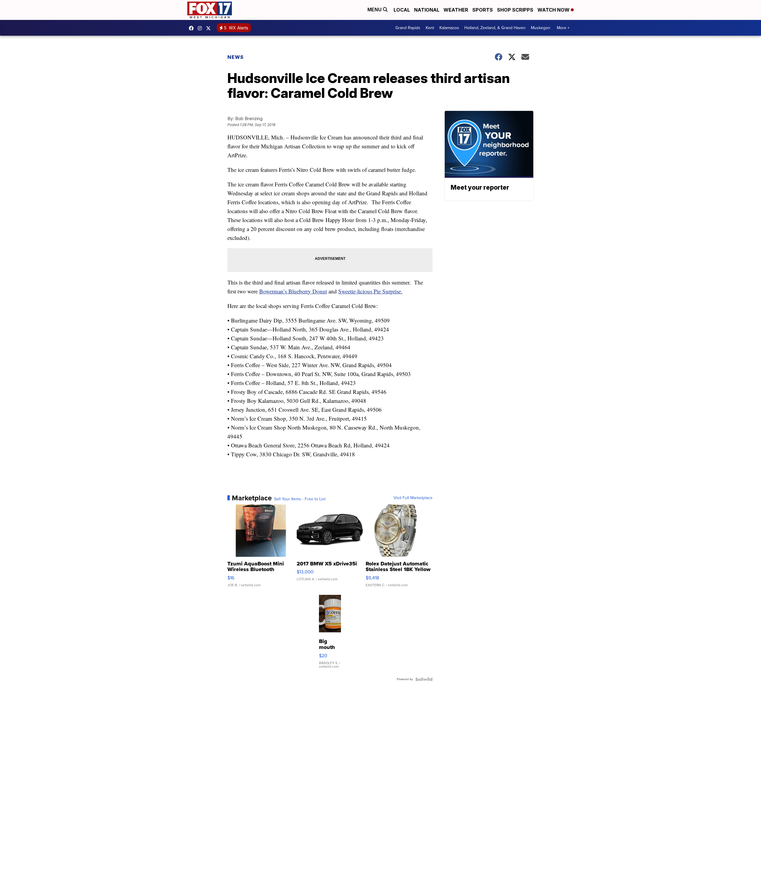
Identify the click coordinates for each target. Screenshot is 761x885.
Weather (456, 10)
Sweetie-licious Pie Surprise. (370, 291)
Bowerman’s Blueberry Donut (293, 291)
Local (402, 10)
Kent (430, 28)
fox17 (210, 28)
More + (563, 28)
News (235, 57)
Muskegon (540, 28)
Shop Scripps (515, 10)
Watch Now (554, 10)
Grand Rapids (407, 28)
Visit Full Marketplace (413, 498)
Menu (375, 9)
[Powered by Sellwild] (424, 679)
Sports (482, 10)
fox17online (192, 28)
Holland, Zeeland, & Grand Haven (495, 28)
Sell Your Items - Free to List (300, 499)
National (426, 10)
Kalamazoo (449, 28)
